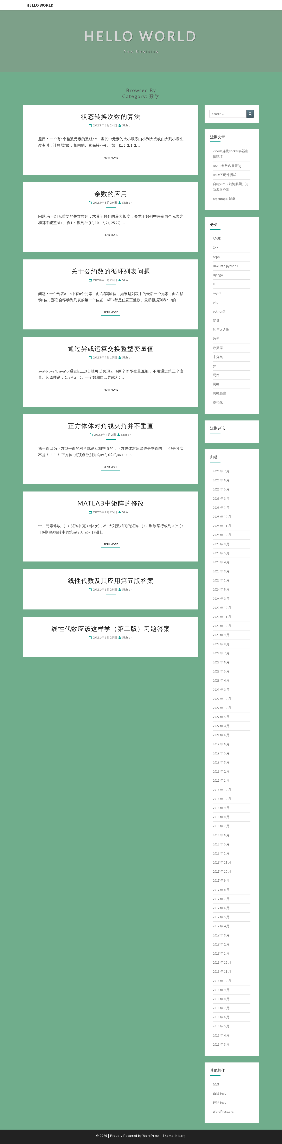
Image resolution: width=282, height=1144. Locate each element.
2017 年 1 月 (221, 953)
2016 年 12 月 (222, 962)
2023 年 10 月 (222, 626)
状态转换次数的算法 (111, 116)
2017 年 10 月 (222, 871)
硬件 (216, 375)
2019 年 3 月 (221, 762)
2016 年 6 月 (221, 1017)
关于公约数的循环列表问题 (110, 271)
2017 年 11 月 (222, 862)
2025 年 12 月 (222, 517)
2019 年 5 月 (221, 753)
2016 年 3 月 (221, 1044)
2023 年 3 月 (221, 690)
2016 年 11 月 (222, 971)
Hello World (39, 5)
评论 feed (219, 1102)
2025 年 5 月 (221, 553)
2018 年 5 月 (221, 844)
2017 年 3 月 (221, 935)
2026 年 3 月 (221, 498)
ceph (216, 257)
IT (214, 284)
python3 (219, 311)
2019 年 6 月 (221, 744)
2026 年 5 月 (221, 489)
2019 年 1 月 (221, 780)
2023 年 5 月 (221, 671)
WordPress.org (223, 1111)
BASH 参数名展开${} (227, 166)
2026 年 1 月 (221, 507)
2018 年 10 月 (222, 799)
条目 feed (219, 1093)
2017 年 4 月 (221, 926)
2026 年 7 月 (221, 471)
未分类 (218, 357)
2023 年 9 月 (221, 635)
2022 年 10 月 (222, 708)
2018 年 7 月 (221, 826)
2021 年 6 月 (221, 735)
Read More (112, 157)
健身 (216, 320)
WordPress (151, 1135)
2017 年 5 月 (221, 917)
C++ (215, 247)
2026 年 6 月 (221, 480)
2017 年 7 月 (221, 899)
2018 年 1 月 (221, 853)
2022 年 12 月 (222, 699)
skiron (127, 125)
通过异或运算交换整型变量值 (111, 348)
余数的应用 (110, 193)
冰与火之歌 (221, 329)
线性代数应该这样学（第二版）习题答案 (110, 628)
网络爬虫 (219, 393)
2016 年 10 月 (222, 981)
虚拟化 (218, 402)
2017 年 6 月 (221, 908)
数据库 (218, 348)
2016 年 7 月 (221, 1008)
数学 (216, 338)
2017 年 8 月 (221, 890)
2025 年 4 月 (221, 562)
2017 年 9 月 (221, 880)
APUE (217, 238)
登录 (216, 1084)
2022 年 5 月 (221, 717)
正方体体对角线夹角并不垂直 (111, 425)
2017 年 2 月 (221, 944)
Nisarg (180, 1135)
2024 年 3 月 (221, 599)
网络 (216, 384)
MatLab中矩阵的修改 (110, 503)
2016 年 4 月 (221, 1035)
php (215, 302)
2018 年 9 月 (221, 808)
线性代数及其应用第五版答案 (111, 580)
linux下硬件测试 (224, 175)
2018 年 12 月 (222, 790)
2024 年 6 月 (221, 589)
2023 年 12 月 (222, 608)
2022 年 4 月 (221, 726)
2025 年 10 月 (222, 535)
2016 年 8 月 (221, 999)
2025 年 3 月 (221, 571)
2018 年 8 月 (221, 817)
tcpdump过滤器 (224, 199)
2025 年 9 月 (221, 544)
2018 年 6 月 (221, 835)
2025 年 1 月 (221, 580)
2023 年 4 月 (221, 680)
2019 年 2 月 (221, 771)
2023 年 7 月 (221, 653)
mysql (217, 293)
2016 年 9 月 (221, 990)
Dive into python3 (225, 266)
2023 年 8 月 (221, 644)
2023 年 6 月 (221, 662)
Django (218, 275)
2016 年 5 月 (221, 1026)
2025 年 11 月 (222, 526)
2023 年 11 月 (222, 617)
